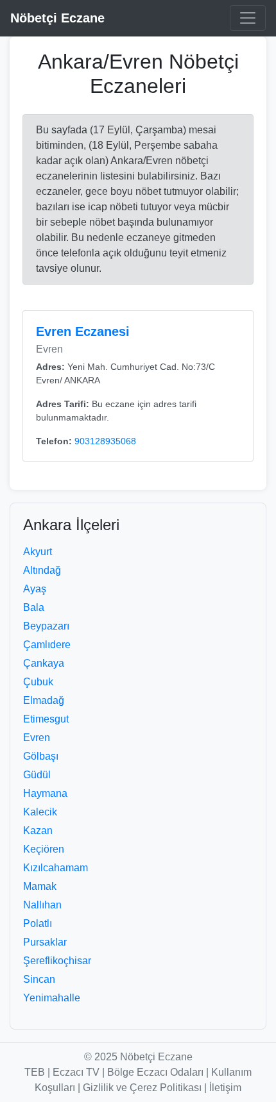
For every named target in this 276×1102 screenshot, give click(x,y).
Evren (36, 737)
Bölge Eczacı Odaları (155, 1072)
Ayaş (34, 588)
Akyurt (37, 551)
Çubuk (38, 681)
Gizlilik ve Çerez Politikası (142, 1087)
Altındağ (42, 570)
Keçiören (43, 849)
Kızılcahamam (55, 867)
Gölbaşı (40, 756)
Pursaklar (45, 942)
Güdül (37, 774)
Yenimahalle (51, 997)
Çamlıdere (47, 644)
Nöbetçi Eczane (57, 18)
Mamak (39, 886)
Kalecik (40, 811)
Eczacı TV (76, 1072)
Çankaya (43, 663)
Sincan (39, 979)
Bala (33, 607)
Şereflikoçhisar (57, 960)
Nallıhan (42, 904)
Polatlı (37, 923)
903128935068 (105, 441)
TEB (34, 1072)
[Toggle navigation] (248, 18)
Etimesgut (46, 719)
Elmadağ (43, 700)
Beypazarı (46, 626)
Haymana (45, 793)
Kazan (38, 830)
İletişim (225, 1087)
